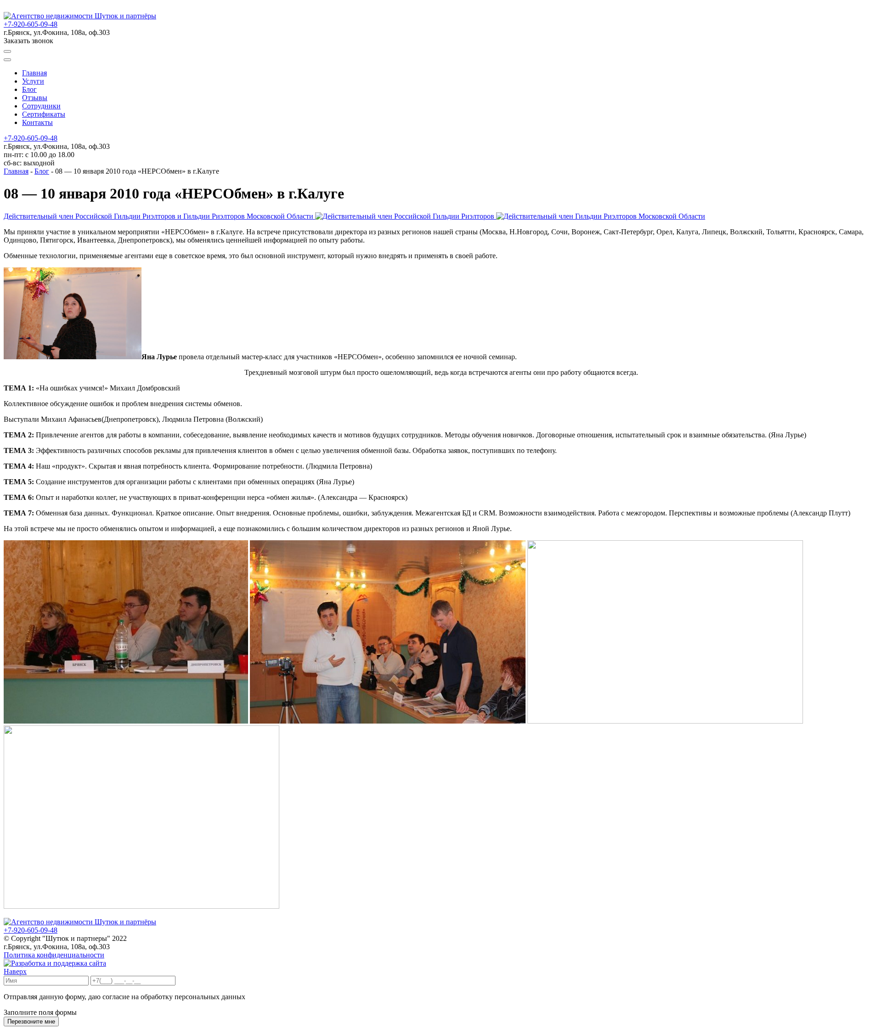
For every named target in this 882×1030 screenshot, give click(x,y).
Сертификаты (43, 114)
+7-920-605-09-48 (30, 24)
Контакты (37, 122)
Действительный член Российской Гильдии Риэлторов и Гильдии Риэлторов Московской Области (159, 216)
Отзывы (34, 98)
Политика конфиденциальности (54, 955)
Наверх (15, 971)
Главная (34, 73)
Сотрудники (41, 106)
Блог (29, 89)
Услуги (33, 81)
